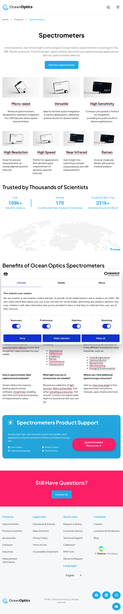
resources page (101, 385)
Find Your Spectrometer (62, 65)
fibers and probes (62, 388)
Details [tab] (61, 282)
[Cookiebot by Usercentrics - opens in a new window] (106, 274)
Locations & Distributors (107, 531)
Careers (98, 524)
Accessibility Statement (45, 551)
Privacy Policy (40, 538)
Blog (96, 538)
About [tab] (101, 282)
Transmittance (56, 361)
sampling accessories (61, 391)
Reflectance (55, 353)
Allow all (100, 338)
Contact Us (61, 494)
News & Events (41, 531)
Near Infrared (76, 152)
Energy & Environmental (102, 368)
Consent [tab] (21, 282)
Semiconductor (98, 360)
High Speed (46, 152)
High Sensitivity (102, 103)
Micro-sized (21, 103)
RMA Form (68, 551)
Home (5, 19)
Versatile (61, 103)
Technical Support (73, 538)
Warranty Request (73, 558)
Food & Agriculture (100, 357)
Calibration (69, 544)
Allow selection (62, 338)
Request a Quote (72, 524)
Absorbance (55, 350)
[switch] (46, 326)
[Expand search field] (108, 7)
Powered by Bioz (9, 257)
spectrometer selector (14, 347)
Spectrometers (10, 524)
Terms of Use (40, 544)
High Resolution (16, 152)
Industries (7, 551)
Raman (107, 152)
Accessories (9, 538)
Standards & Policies (44, 524)
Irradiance (54, 356)
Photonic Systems (12, 531)
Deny (22, 338)
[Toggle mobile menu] (118, 7)
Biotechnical (96, 362)
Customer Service (73, 531)
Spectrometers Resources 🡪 (93, 444)
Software (7, 544)
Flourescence (56, 364)
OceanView (19, 391)
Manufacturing (97, 365)
